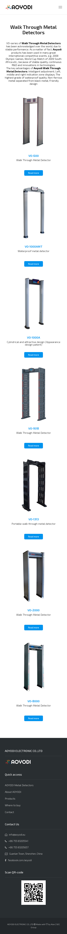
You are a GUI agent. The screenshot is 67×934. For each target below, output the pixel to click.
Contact (9, 812)
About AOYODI (13, 791)
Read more (33, 172)
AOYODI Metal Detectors (19, 785)
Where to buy (12, 805)
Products (10, 798)
